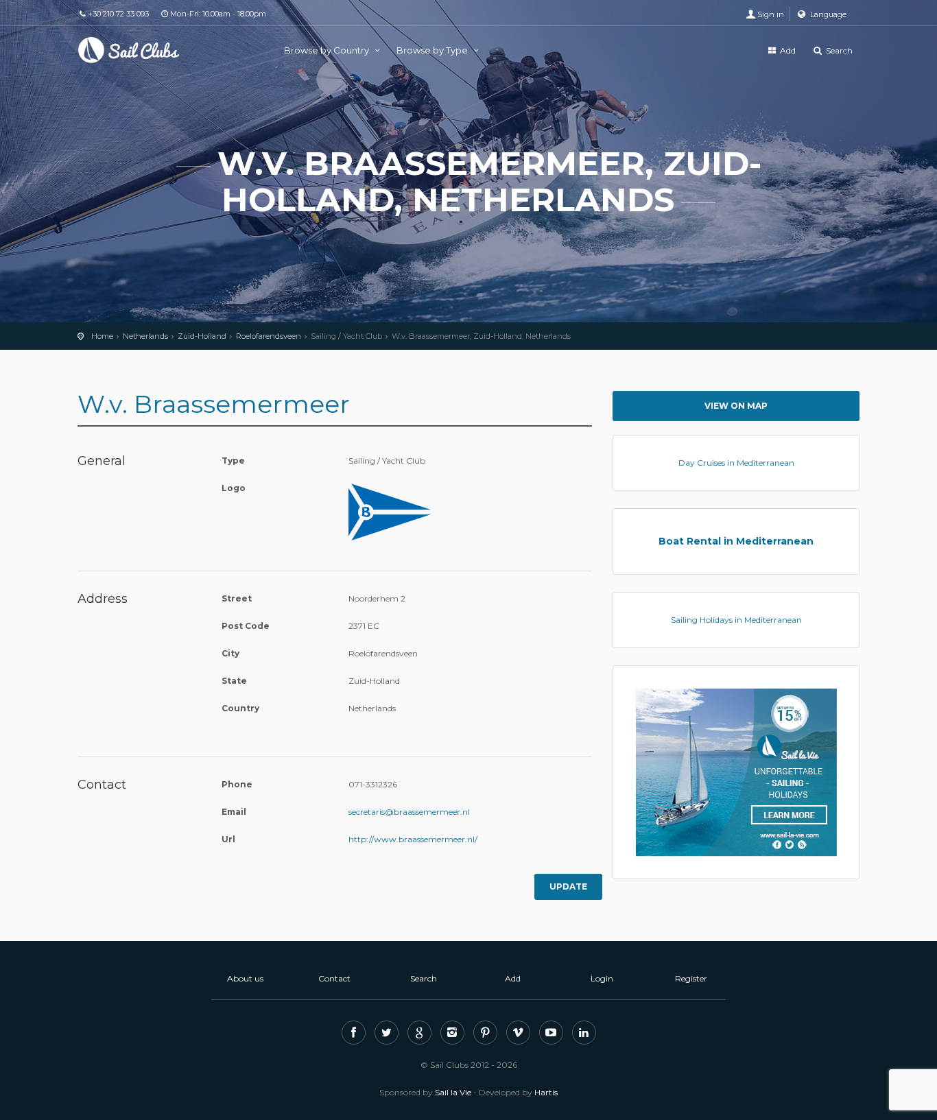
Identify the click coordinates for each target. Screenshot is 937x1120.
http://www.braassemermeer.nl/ (412, 839)
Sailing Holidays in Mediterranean (736, 620)
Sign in (770, 14)
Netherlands (145, 336)
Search (838, 50)
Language (827, 14)
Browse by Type (433, 50)
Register (691, 978)
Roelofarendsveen (268, 336)
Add (787, 50)
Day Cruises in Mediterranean (736, 462)
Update (568, 886)
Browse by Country (327, 50)
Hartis (546, 1092)
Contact (334, 978)
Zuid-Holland (202, 336)
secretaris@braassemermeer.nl (409, 812)
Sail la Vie (453, 1092)
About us (245, 978)
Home (102, 336)
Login (602, 978)
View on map (736, 406)
